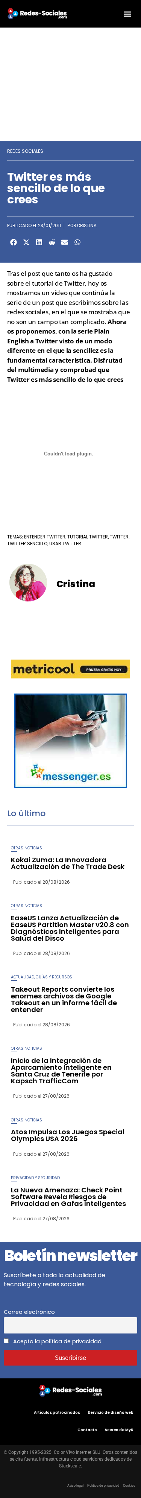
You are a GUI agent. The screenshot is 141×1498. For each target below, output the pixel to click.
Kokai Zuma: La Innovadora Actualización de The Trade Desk (67, 863)
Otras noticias (26, 848)
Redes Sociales (25, 151)
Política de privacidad (103, 1485)
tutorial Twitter (87, 537)
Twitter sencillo (27, 543)
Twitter (119, 537)
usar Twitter (65, 543)
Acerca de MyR (119, 1430)
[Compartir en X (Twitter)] (26, 242)
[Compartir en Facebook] (13, 242)
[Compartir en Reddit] (51, 242)
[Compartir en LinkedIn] (39, 242)
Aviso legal (75, 1485)
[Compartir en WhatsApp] (77, 242)
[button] (127, 14)
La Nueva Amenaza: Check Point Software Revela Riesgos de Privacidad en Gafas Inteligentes (68, 1196)
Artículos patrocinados (57, 1412)
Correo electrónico (29, 1312)
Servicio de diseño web (110, 1412)
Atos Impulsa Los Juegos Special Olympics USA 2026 (67, 1135)
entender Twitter (44, 537)
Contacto (87, 1430)
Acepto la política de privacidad (57, 1341)
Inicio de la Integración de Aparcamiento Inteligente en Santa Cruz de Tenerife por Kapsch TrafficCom (61, 1071)
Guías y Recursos (54, 977)
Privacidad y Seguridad (35, 1178)
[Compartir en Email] (64, 242)
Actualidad (22, 977)
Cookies (129, 1485)
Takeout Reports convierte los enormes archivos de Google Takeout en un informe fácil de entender (64, 999)
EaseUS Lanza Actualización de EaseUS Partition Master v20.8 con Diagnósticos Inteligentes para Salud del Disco (70, 928)
